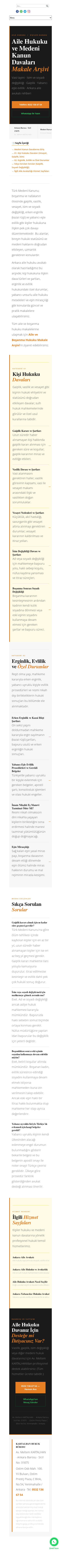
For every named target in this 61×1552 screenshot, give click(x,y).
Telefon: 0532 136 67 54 (30, 104)
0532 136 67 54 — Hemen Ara (30, 1388)
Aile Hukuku (19, 35)
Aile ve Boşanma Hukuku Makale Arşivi (30, 340)
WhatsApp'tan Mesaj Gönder (30, 1401)
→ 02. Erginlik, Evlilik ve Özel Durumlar (30, 160)
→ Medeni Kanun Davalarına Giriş (28, 149)
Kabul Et (12, 1544)
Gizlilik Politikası (21, 1537)
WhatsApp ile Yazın (30, 113)
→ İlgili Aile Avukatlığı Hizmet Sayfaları (30, 171)
